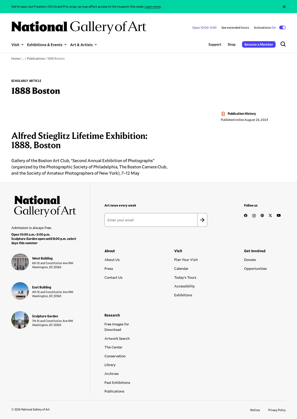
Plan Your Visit (186, 259)
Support (215, 44)
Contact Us (113, 277)
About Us (112, 259)
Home (15, 58)
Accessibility (184, 286)
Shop (232, 44)
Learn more (153, 6)
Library (110, 364)
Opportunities (255, 268)
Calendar (181, 268)
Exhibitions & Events (44, 44)
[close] (284, 6)
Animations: (265, 27)
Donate (250, 259)
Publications (36, 58)
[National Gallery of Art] (43, 205)
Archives (111, 373)
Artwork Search (117, 338)
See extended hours (235, 27)
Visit (15, 44)
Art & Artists (81, 44)
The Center (113, 347)
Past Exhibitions (117, 382)
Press (108, 268)
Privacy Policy (277, 410)
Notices (255, 410)
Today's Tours (185, 277)
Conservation (115, 356)
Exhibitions (183, 294)
